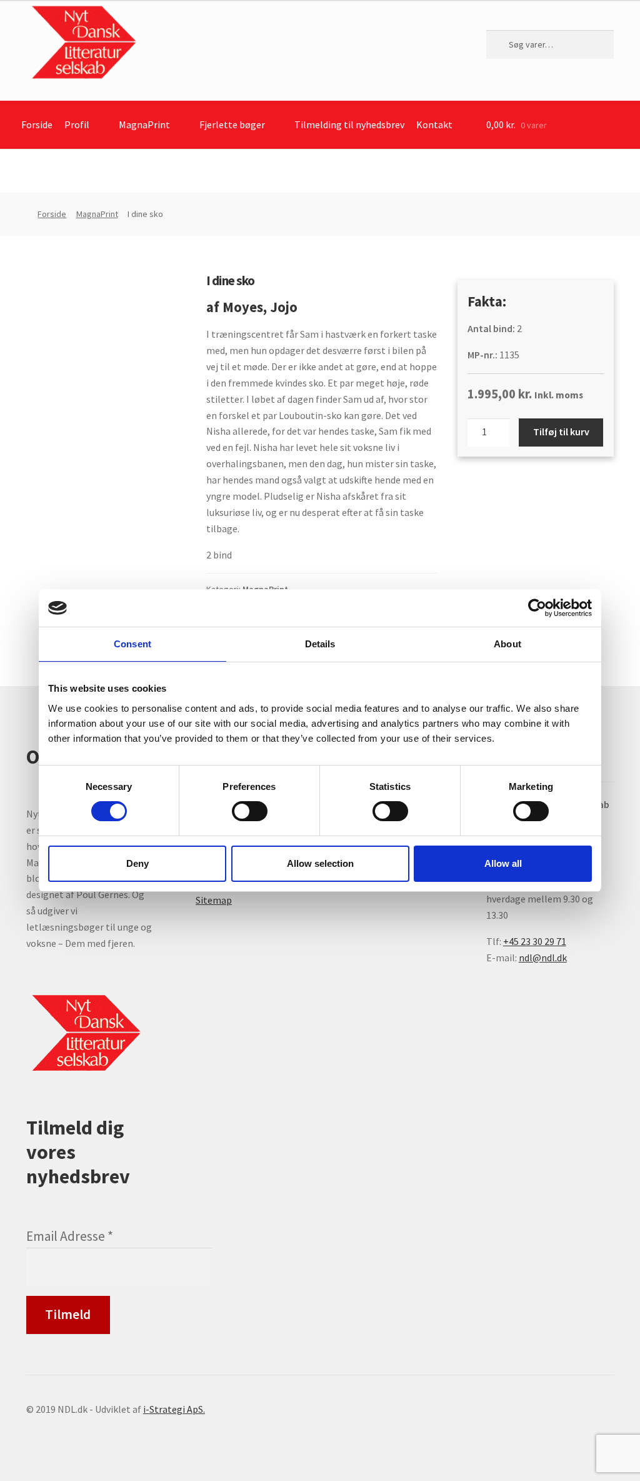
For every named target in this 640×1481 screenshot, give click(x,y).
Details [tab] (320, 644)
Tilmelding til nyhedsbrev (349, 124)
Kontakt (434, 124)
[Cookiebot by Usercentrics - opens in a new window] (537, 608)
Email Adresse (69, 1236)
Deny (137, 863)
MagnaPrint (144, 124)
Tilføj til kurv (561, 431)
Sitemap (214, 900)
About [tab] (507, 644)
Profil (76, 124)
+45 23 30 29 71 (534, 941)
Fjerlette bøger (232, 124)
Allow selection (320, 863)
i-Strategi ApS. (174, 1409)
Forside (36, 124)
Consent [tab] (132, 644)
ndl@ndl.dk (543, 957)
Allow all (503, 863)
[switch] (250, 811)
